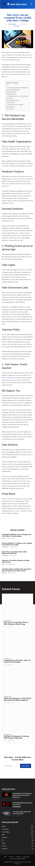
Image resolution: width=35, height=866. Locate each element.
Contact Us (11, 856)
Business (4, 572)
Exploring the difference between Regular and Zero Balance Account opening (16, 535)
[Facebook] (9, 523)
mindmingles (12, 24)
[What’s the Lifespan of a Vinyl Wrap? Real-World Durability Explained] (17, 682)
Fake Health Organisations (13, 90)
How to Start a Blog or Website (17, 858)
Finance (4, 538)
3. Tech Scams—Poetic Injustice (14, 104)
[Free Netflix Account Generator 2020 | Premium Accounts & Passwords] (6, 795)
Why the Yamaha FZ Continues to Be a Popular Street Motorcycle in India (17, 544)
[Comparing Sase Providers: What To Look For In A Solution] (17, 644)
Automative (5, 546)
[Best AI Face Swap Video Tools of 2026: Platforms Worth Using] (17, 606)
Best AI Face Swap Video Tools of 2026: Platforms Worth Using (14, 552)
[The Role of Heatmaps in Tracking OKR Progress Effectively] (17, 720)
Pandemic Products (11, 92)
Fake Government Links (12, 100)
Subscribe (25, 766)
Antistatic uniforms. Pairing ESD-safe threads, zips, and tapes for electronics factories (16, 569)
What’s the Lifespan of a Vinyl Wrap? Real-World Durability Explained (17, 699)
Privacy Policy (26, 856)
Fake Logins (9, 98)
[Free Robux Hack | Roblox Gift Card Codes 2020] (6, 813)
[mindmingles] (6, 24)
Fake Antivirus (10, 109)
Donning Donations (11, 94)
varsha (5, 626)
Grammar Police (10, 102)
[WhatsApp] (22, 523)
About (5, 856)
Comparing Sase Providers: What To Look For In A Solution (17, 661)
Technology (16, 26)
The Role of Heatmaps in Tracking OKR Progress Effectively (16, 737)
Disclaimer (18, 856)
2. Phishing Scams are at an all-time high (17, 96)
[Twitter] (14, 523)
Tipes (3, 564)
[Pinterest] (18, 523)
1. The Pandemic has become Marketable (17, 87)
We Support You (10, 106)
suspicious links (17, 235)
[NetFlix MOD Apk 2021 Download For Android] (6, 804)
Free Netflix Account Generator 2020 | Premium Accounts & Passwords (22, 795)
